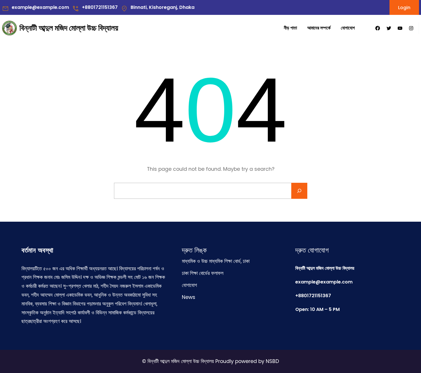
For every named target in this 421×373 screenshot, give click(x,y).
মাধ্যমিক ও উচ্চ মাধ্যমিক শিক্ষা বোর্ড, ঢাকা (215, 261)
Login (404, 7)
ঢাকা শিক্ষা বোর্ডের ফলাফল (202, 273)
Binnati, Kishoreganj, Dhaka (162, 7)
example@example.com (40, 7)
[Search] (299, 191)
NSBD (272, 361)
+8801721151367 (100, 7)
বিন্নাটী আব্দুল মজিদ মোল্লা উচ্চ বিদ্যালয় (68, 27)
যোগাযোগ (189, 285)
